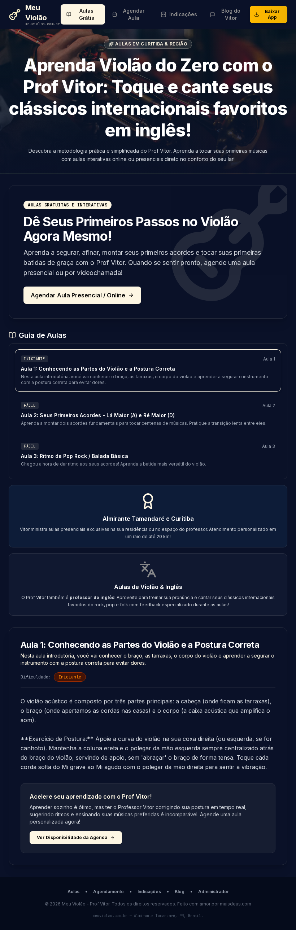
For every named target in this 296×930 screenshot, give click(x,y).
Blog (179, 891)
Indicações (149, 891)
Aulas (73, 891)
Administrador (213, 891)
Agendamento (108, 891)
